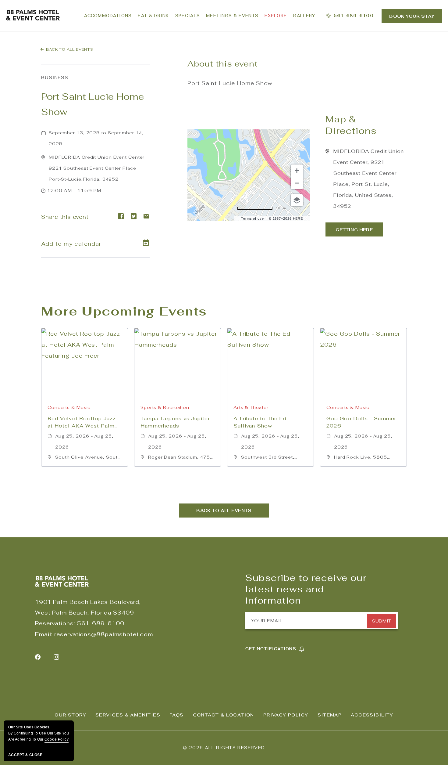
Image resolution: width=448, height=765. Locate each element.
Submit (381, 621)
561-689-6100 (100, 623)
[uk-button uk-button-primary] (354, 229)
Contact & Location (223, 715)
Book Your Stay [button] (411, 16)
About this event (222, 64)
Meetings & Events (232, 15)
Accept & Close (25, 755)
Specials (187, 15)
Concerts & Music (69, 407)
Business (54, 77)
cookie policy (56, 739)
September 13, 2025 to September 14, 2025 (96, 138)
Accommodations (108, 15)
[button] (96, 168)
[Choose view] (297, 200)
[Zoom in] (297, 170)
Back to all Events (69, 49)
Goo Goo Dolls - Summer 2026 (361, 422)
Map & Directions (351, 125)
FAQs (176, 715)
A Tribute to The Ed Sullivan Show (259, 422)
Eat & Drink (153, 15)
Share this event (64, 216)
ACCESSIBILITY (372, 715)
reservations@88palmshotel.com (103, 634)
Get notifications (270, 648)
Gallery (304, 15)
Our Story (70, 715)
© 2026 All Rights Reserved (224, 747)
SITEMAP (330, 715)
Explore (276, 15)
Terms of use (252, 218)
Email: (43, 634)
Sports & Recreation (164, 407)
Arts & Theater (250, 407)
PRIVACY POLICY (285, 715)
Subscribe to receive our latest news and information (306, 589)
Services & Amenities (127, 715)
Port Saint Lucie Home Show (92, 104)
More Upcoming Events (124, 311)
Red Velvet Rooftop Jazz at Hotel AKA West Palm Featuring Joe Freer (82, 422)
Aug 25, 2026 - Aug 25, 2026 (84, 441)
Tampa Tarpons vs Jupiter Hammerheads (175, 422)
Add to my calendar (71, 243)
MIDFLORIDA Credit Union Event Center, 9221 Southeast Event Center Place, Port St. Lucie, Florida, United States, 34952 (368, 178)
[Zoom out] (297, 183)
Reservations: (55, 623)
